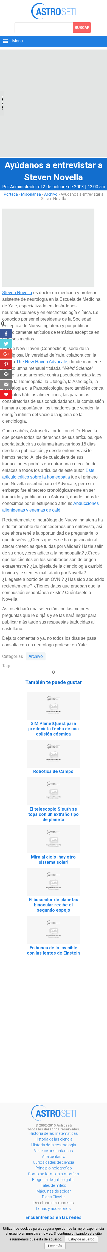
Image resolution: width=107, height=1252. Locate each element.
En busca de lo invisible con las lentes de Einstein (53, 950)
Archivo (50, 194)
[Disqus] (53, 1031)
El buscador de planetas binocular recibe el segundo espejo (53, 905)
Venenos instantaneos (53, 1151)
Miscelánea (31, 194)
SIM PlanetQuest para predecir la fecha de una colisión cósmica (53, 729)
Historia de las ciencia (53, 1139)
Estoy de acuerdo (81, 1239)
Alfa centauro (53, 1156)
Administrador (23, 186)
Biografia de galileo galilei (53, 1179)
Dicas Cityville (53, 1197)
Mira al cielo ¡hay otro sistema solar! (53, 859)
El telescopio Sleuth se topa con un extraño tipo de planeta (53, 814)
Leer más (55, 1246)
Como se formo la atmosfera (53, 1174)
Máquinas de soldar (53, 1191)
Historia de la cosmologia (53, 1145)
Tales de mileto (53, 1185)
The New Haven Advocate (41, 361)
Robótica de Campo (53, 771)
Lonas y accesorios (53, 1208)
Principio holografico (53, 1168)
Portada (11, 194)
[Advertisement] (53, 103)
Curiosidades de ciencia (53, 1162)
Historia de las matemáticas (53, 1133)
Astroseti (53, 11)
